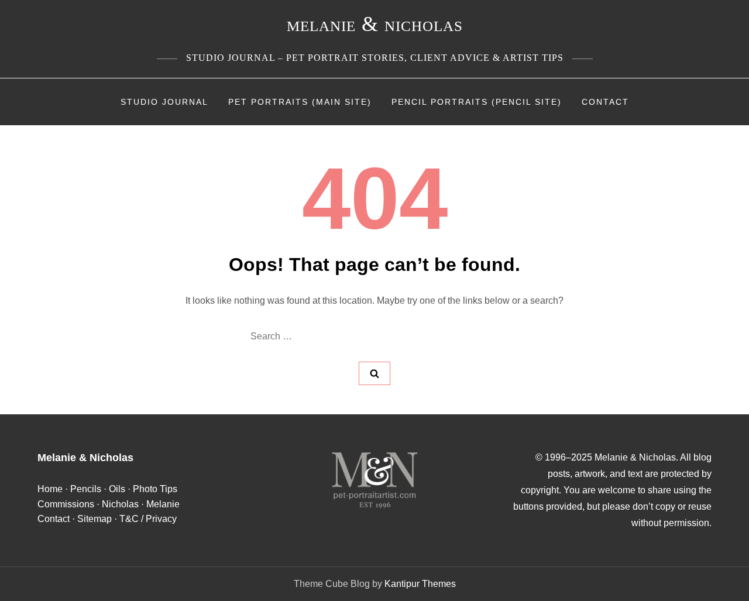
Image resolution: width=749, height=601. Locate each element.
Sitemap (94, 519)
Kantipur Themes (420, 584)
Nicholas (120, 504)
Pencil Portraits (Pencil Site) (476, 102)
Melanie (163, 504)
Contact (605, 102)
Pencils (85, 489)
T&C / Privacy (148, 519)
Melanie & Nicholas (375, 24)
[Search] (374, 373)
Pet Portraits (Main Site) (300, 102)
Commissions (65, 504)
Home (50, 489)
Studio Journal (164, 102)
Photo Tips (155, 489)
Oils (117, 489)
